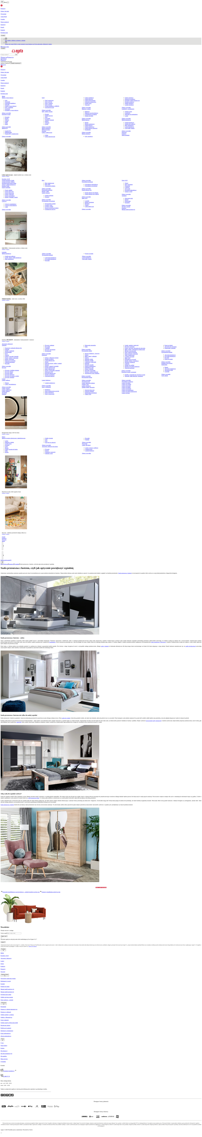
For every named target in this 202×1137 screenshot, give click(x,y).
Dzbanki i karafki (89, 364)
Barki (6, 124)
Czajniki (87, 201)
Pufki (86, 346)
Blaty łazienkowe (129, 125)
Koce (6, 353)
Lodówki (127, 187)
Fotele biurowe (88, 125)
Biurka (86, 122)
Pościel (47, 450)
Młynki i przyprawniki (130, 351)
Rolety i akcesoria (9, 359)
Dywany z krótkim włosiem (12, 370)
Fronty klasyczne (9, 191)
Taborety (47, 122)
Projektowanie (4, 32)
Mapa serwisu (4, 1059)
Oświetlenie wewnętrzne (91, 186)
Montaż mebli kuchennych (7, 992)
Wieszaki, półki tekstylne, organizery (134, 376)
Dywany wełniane (49, 345)
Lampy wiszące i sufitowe (91, 447)
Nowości (4, 539)
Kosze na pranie (89, 253)
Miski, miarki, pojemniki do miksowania (135, 349)
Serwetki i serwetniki (90, 370)
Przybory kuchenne (129, 346)
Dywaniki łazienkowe (50, 259)
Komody (7, 117)
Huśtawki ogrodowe (130, 99)
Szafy (6, 446)
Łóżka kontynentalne (90, 100)
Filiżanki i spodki (89, 360)
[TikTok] (12, 1096)
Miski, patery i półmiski (91, 356)
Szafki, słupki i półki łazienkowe (13, 257)
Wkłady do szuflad (129, 365)
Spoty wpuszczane (49, 394)
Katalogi (3, 30)
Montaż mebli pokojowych (7, 989)
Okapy (126, 183)
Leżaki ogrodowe (129, 104)
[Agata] (101, 51)
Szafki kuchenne (49, 195)
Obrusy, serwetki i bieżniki (11, 356)
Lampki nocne (88, 449)
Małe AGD (127, 358)
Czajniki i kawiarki (129, 356)
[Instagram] (4, 1096)
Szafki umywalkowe (130, 124)
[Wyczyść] (16, 54)
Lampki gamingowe (50, 383)
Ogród (3, 537)
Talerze (86, 355)
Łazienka (4, 252)
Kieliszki (87, 363)
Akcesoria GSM (169, 370)
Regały (7, 118)
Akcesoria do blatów (50, 186)
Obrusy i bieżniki (89, 369)
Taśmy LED (88, 394)
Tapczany (87, 104)
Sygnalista (3, 1061)
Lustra (126, 116)
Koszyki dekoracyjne (50, 373)
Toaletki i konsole (49, 120)
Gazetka (3, 19)
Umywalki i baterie (129, 128)
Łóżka (46, 135)
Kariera (2, 1048)
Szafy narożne (48, 104)
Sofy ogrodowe (89, 136)
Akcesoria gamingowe (170, 368)
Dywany (47, 449)
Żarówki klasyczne (89, 390)
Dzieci (3, 436)
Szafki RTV (8, 131)
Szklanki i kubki (89, 359)
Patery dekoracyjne (50, 369)
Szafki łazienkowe (129, 122)
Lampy (3, 378)
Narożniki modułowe (10, 103)
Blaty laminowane (49, 183)
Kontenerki (88, 129)
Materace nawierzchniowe (91, 113)
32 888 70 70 (6, 1076)
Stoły (46, 117)
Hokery (47, 121)
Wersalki (7, 104)
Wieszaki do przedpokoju (131, 114)
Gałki (6, 207)
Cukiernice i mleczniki (90, 362)
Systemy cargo (48, 205)
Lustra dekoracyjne (50, 360)
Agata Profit (4, 16)
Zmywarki (127, 188)
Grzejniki (167, 371)
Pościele (7, 349)
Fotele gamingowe (89, 127)
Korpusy (47, 197)
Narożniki (7, 102)
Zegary (47, 362)
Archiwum (5, 564)
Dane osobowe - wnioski (7, 1000)
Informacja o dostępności (7, 1030)
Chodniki (47, 348)
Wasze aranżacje (5, 22)
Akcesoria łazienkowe (50, 257)
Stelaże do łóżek (89, 116)
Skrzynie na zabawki (50, 442)
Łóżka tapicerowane (50, 136)
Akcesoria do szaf (49, 107)
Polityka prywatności (6, 1028)
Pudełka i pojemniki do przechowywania (135, 374)
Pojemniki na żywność (130, 359)
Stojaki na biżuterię (50, 374)
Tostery (87, 205)
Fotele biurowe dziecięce (91, 128)
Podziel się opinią (5, 986)
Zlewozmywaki (129, 198)
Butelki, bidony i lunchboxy (132, 361)
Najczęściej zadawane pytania (8, 978)
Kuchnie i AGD (6, 179)
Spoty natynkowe (49, 392)
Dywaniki (47, 346)
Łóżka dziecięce (89, 99)
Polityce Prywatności (33, 946)
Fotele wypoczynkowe (10, 106)
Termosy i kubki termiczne (91, 372)
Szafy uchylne (48, 102)
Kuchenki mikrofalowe (130, 190)
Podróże (87, 439)
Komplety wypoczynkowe (11, 110)
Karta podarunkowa (6, 1033)
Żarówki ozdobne (89, 391)
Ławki (46, 124)
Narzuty (7, 355)
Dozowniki (128, 201)
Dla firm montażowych (6, 1053)
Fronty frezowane (9, 193)
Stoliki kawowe (49, 115)
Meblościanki (8, 132)
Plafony (7, 383)
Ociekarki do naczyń (50, 209)
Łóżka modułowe (89, 97)
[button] (3, 950)
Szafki (6, 121)
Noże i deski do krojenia (131, 352)
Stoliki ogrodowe (129, 103)
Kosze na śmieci (169, 345)
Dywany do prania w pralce (12, 376)
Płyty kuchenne (129, 184)
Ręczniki (47, 260)
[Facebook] (2, 1096)
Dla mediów (4, 1056)
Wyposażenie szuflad (50, 203)
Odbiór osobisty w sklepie (7, 1014)
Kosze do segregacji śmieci (51, 208)
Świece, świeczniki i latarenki (52, 370)
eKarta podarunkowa (6, 1036)
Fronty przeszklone (10, 196)
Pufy (46, 441)
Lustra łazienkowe (129, 127)
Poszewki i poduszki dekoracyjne (13, 348)
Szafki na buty (128, 111)
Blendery (87, 203)
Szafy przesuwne (49, 100)
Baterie (126, 199)
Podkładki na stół (89, 367)
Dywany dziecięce (9, 374)
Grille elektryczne (89, 206)
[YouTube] (9, 1096)
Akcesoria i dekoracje (7, 344)
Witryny (7, 120)
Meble (3, 96)
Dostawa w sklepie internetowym (9, 1009)
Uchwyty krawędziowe (11, 205)
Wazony (47, 364)
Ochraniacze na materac (91, 114)
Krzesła (47, 114)
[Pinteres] (7, 1096)
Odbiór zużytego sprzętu (7, 997)
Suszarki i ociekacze (130, 362)
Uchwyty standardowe (10, 204)
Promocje (3, 969)
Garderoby (127, 113)
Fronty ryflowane (9, 194)
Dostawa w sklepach (6, 1012)
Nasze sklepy (4, 1045)
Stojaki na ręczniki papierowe (132, 366)
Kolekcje (4, 538)
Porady (2, 27)
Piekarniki (127, 186)
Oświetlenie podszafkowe (91, 184)
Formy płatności (5, 1020)
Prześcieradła (8, 352)
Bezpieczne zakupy (5, 1025)
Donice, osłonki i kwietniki (51, 366)
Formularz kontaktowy (9, 1071)
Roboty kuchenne (89, 202)
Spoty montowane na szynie (52, 391)
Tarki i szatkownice (129, 355)
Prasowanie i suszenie (170, 348)
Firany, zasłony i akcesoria (11, 358)
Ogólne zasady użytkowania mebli (9, 1022)
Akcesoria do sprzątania (171, 346)
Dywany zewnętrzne (50, 349)
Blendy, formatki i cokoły (11, 197)
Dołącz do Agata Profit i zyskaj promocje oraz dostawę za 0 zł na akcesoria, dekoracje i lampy (28, 44)
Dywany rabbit (9, 373)
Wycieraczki (48, 351)
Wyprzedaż (3, 14)
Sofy (6, 100)
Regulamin (3, 1006)
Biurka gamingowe (90, 124)
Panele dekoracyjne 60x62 (91, 192)
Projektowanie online (6, 994)
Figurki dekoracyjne (50, 367)
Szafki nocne (88, 103)
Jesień (3, 541)
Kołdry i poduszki (9, 350)
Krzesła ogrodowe (129, 102)
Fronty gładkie (8, 190)
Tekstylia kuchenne (10, 362)
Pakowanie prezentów (90, 345)
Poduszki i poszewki (50, 452)
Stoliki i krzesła (49, 438)
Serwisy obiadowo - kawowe (92, 353)
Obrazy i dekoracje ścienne (51, 357)
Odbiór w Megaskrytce (6, 1017)
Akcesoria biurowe (49, 376)
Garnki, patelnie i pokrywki (131, 345)
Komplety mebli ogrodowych (132, 100)
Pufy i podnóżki (9, 107)
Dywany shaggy (9, 371)
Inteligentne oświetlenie (91, 393)
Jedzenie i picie (49, 453)
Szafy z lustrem (49, 103)
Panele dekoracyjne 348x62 (92, 194)
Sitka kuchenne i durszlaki (131, 353)
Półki (6, 122)
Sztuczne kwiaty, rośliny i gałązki (53, 363)
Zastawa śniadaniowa (90, 366)
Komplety (127, 202)
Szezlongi (7, 109)
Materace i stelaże (9, 442)
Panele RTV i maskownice (11, 133)
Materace (87, 111)
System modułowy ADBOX (52, 106)
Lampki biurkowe (89, 450)
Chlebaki (127, 363)
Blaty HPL (47, 184)
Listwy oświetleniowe (10, 384)
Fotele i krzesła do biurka (11, 449)
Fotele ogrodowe (129, 97)
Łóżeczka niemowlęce (90, 102)
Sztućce (87, 357)
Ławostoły (47, 118)
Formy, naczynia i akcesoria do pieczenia (135, 348)
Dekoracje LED (49, 372)
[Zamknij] (2, 2)
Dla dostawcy (4, 1051)
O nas (2, 1043)
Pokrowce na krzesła (10, 360)
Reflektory (47, 389)
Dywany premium (9, 377)
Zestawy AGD (128, 191)
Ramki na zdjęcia (49, 359)
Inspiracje (3, 24)
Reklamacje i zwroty (6, 981)
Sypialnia (16, 564)
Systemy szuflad (49, 206)
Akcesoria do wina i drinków (92, 373)
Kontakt (3, 984)
